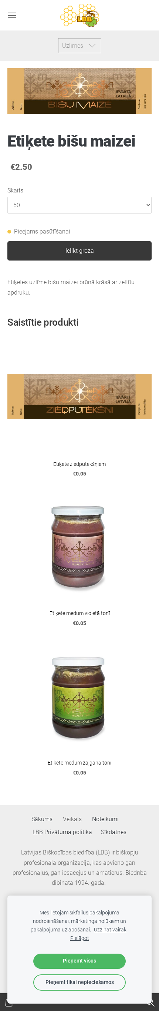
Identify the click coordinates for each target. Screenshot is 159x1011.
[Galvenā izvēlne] (12, 15)
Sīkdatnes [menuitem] (113, 832)
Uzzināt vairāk (110, 930)
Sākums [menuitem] (42, 819)
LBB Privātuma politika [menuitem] (62, 832)
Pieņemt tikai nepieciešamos (79, 982)
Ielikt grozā (79, 250)
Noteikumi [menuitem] (105, 819)
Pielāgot (79, 938)
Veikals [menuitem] (72, 819)
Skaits (15, 190)
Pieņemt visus (79, 961)
